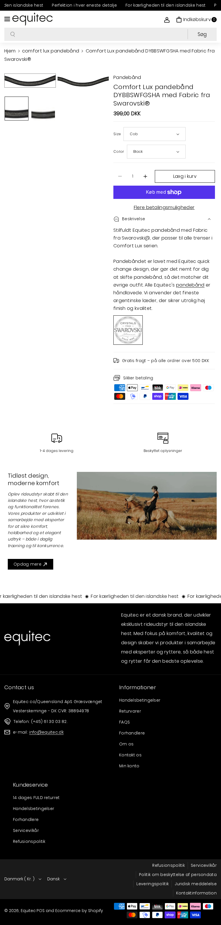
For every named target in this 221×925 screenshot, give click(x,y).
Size (117, 133)
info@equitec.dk (46, 732)
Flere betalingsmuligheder (164, 207)
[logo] (27, 638)
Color (118, 151)
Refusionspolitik (29, 841)
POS (41, 910)
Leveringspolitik (152, 884)
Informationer (137, 687)
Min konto (129, 766)
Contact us (19, 687)
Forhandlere (132, 733)
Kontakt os (130, 755)
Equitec (28, 910)
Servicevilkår (26, 830)
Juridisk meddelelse (196, 884)
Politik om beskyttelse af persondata (178, 874)
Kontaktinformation (196, 893)
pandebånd (190, 285)
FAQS (124, 722)
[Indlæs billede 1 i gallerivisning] (16, 108)
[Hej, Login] (167, 19)
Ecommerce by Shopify (79, 910)
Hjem (10, 51)
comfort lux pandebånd (50, 51)
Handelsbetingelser (139, 700)
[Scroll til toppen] (208, 906)
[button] (7, 19)
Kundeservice (30, 784)
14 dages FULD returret (36, 797)
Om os (126, 744)
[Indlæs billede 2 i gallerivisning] (43, 108)
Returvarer (130, 711)
